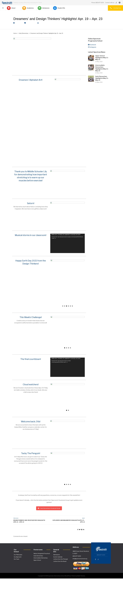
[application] (67, 243)
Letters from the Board (59, 551)
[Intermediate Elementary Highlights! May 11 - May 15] (91, 67)
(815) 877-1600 (77, 546)
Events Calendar (57, 547)
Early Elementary (31, 23)
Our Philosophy (18, 544)
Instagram (93, 47)
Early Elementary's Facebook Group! (50, 498)
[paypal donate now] (81, 555)
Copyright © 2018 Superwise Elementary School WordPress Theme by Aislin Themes (61, 566)
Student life (61, 8)
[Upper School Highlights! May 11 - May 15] (91, 58)
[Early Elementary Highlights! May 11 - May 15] (91, 78)
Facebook (93, 44)
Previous (48, 282)
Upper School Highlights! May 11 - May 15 (102, 57)
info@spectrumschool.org (80, 548)
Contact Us (117, 8)
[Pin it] (81, 519)
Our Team (16, 549)
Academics (30, 8)
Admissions (45, 8)
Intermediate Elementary (41, 548)
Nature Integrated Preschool (42, 543)
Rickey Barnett (45, 23)
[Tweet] (79, 519)
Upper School (37, 550)
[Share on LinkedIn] (83, 519)
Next (87, 282)
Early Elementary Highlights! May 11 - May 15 (102, 78)
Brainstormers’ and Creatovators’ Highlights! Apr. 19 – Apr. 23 (29, 511)
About (13, 8)
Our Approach (17, 547)
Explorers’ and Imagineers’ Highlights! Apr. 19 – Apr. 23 (69, 511)
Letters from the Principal (60, 549)
